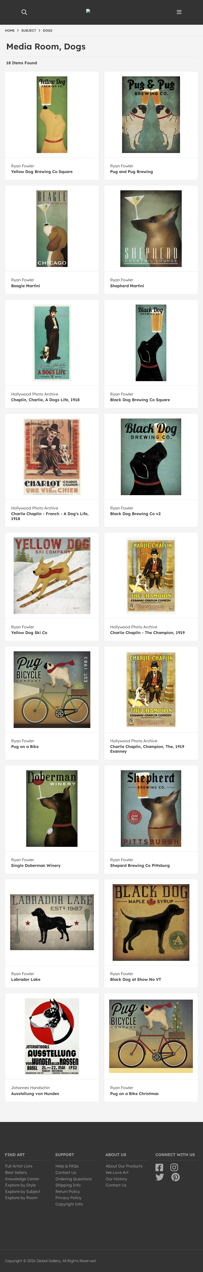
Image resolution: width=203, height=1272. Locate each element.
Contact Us (65, 1172)
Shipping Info (68, 1185)
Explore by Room (21, 1197)
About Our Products (124, 1165)
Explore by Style (20, 1185)
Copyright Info (69, 1204)
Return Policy (67, 1191)
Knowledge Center (22, 1178)
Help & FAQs (67, 1165)
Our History (116, 1178)
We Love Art (117, 1172)
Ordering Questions (73, 1178)
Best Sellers (16, 1172)
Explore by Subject (22, 1191)
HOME (10, 30)
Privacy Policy (68, 1197)
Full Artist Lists (18, 1165)
